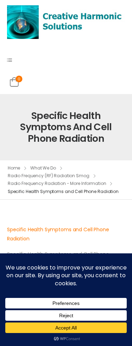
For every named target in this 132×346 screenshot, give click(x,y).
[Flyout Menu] (9, 60)
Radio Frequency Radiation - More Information (57, 183)
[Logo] (66, 21)
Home (14, 168)
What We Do (43, 168)
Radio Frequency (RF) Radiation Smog (48, 176)
